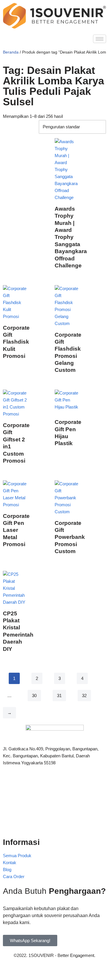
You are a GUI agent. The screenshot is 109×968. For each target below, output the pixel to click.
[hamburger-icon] (99, 39)
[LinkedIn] (54, 810)
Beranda (11, 52)
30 (34, 695)
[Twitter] (54, 797)
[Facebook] (54, 784)
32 (84, 695)
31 (59, 695)
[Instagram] (54, 822)
